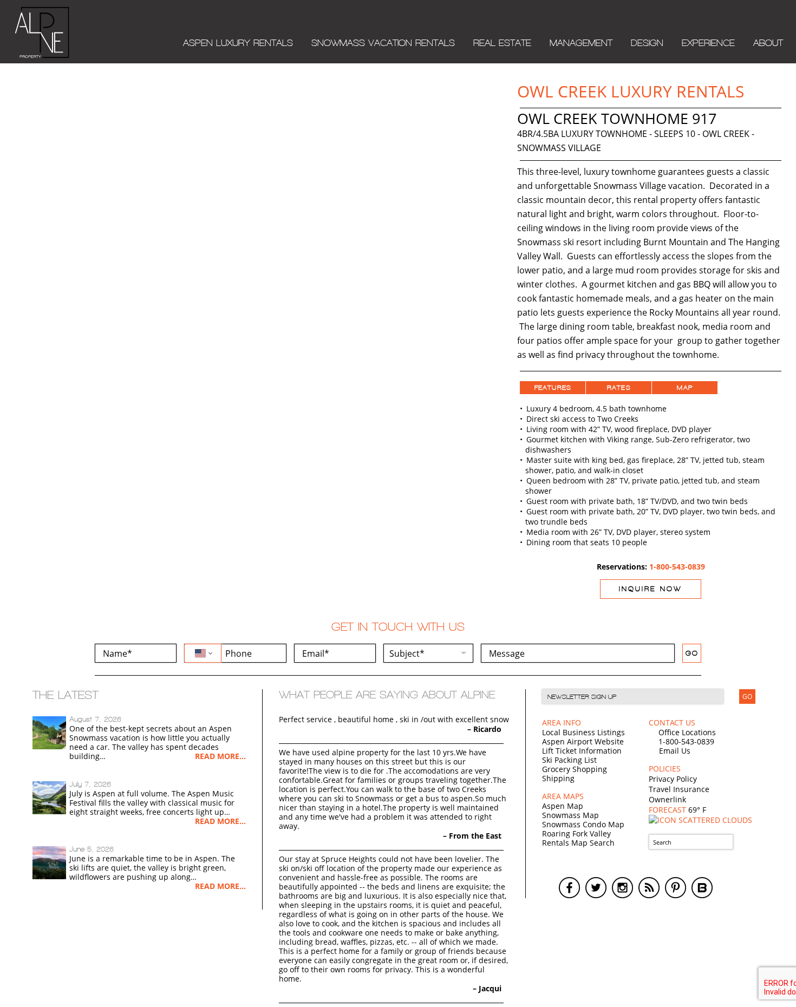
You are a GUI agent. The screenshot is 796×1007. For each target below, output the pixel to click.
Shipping (558, 778)
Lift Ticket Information (582, 751)
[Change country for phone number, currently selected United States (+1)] (202, 653)
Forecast (677, 810)
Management (581, 43)
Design (647, 43)
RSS (649, 887)
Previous (22, 129)
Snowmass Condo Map (583, 824)
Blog (702, 887)
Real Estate (502, 43)
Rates (619, 387)
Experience (708, 43)
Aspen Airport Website (583, 741)
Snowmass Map (570, 815)
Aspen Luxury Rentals (238, 43)
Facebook (569, 887)
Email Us (674, 751)
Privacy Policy (673, 779)
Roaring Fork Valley (576, 833)
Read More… (220, 756)
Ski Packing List (569, 760)
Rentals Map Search (578, 843)
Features (553, 387)
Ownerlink (667, 799)
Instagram (622, 887)
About (768, 43)
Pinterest (675, 887)
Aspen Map (562, 806)
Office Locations (687, 732)
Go (692, 653)
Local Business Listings (583, 732)
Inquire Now (650, 588)
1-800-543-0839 (677, 566)
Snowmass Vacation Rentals (383, 43)
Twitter (595, 887)
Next (487, 129)
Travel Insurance (679, 789)
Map (685, 387)
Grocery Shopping (574, 769)
